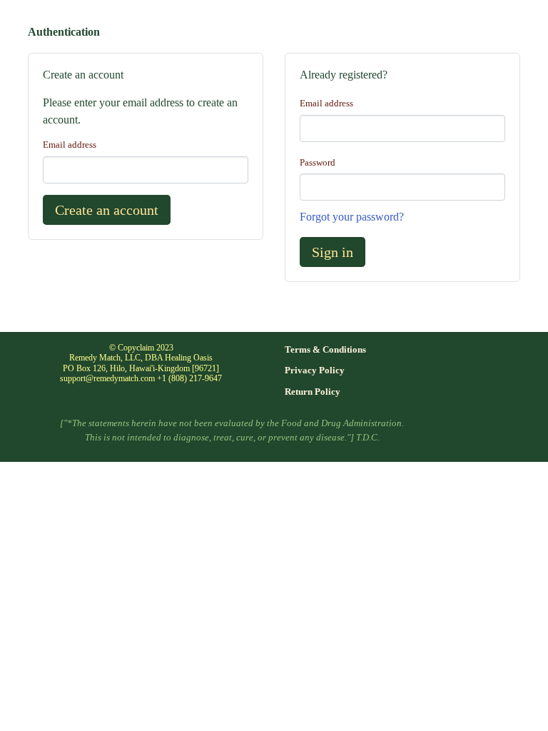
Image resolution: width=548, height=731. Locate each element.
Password (317, 163)
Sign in (332, 252)
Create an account (106, 210)
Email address (69, 145)
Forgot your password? (352, 217)
